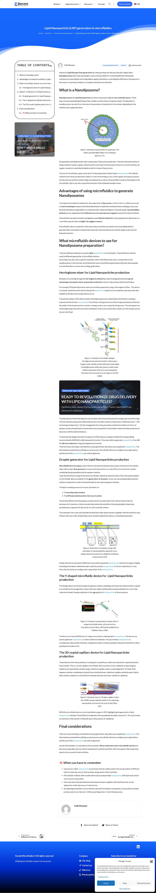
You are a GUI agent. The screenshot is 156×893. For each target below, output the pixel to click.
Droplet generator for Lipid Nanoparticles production (37, 96)
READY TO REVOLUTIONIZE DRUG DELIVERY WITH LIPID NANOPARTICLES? (35, 92)
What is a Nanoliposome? (29, 75)
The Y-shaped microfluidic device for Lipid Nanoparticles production (37, 100)
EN (138, 4)
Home (40, 33)
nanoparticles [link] (123, 173)
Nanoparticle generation (63, 33)
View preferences (143, 883)
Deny (125, 883)
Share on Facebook (91, 825)
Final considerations (27, 108)
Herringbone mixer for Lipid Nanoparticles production (37, 87)
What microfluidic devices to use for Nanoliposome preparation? (35, 83)
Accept (106, 883)
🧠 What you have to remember (34, 113)
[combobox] (136, 4)
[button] (151, 861)
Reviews (48, 33)
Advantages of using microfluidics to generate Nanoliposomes (35, 79)
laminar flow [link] (99, 290)
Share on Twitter (112, 825)
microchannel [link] (82, 302)
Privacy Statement (124, 888)
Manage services (103, 877)
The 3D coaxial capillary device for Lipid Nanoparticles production (37, 104)
